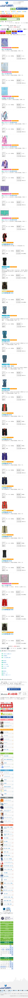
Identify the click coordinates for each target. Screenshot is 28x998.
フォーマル (6, 732)
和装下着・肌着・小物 (8, 897)
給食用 (5, 762)
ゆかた (5, 886)
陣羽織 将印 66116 (7, 463)
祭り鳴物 (5, 841)
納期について (5, 673)
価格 (14, 33)
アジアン (5, 742)
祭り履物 (5, 872)
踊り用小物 (6, 876)
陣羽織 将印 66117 (7, 487)
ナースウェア (6, 772)
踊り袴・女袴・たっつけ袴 (8, 835)
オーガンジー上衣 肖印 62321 (10, 146)
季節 (14, 31)
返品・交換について (6, 674)
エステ (5, 746)
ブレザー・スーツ (7, 821)
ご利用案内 (5, 655)
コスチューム (6, 831)
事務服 (3, 11)
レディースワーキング (8, 807)
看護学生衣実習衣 (7, 786)
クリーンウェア (7, 766)
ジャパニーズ (6, 739)
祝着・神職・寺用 (7, 900)
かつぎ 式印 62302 (7, 73)
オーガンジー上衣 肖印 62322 (10, 122)
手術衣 (5, 779)
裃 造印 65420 (6, 390)
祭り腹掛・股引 (7, 855)
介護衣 (5, 793)
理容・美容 (6, 749)
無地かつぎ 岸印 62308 (8, 98)
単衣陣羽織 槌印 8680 (8, 609)
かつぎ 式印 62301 (7, 49)
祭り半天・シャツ (7, 844)
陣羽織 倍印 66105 (7, 414)
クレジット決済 (6, 666)
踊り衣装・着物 (7, 848)
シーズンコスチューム (8, 862)
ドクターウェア (7, 776)
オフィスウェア (7, 722)
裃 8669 (5, 268)
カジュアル (6, 735)
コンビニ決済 (5, 664)
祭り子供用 (6, 837)
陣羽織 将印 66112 (7, 439)
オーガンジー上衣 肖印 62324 (10, 195)
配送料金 (4, 671)
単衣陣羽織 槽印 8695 (8, 293)
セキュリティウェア (8, 817)
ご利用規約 (7, 929)
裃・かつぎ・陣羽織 (8, 858)
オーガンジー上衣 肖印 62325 (10, 219)
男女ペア (5, 803)
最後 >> (25, 29)
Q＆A (7, 926)
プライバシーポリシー (7, 931)
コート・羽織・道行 (8, 904)
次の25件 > (19, 29)
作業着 (25, 11)
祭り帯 (5, 879)
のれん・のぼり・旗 (8, 869)
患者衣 (5, 783)
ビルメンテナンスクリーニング (7, 811)
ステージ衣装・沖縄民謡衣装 (8, 828)
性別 (8, 31)
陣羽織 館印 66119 (7, 512)
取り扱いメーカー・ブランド (12, 13)
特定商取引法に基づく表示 (7, 922)
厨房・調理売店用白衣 (8, 759)
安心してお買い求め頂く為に (6, 933)
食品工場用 (6, 755)
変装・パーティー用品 (8, 883)
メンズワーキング (7, 800)
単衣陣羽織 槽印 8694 (8, 634)
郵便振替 (4, 662)
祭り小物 (5, 893)
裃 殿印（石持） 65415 (8, 366)
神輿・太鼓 (6, 851)
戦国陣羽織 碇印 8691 (8, 244)
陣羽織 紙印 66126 (7, 560)
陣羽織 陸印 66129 (7, 536)
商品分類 (3, 31)
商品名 (20, 31)
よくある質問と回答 (6, 657)
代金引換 (4, 668)
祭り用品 (3, 13)
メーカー (8, 33)
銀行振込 (4, 660)
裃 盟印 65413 (6, 341)
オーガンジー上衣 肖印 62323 (10, 171)
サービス (8, 11)
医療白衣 (19, 11)
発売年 (3, 33)
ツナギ (5, 814)
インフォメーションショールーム (8, 726)
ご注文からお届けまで (7, 653)
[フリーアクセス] (13, 9)
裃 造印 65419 (6, 317)
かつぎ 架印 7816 (7, 585)
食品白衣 (14, 11)
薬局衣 (5, 790)
